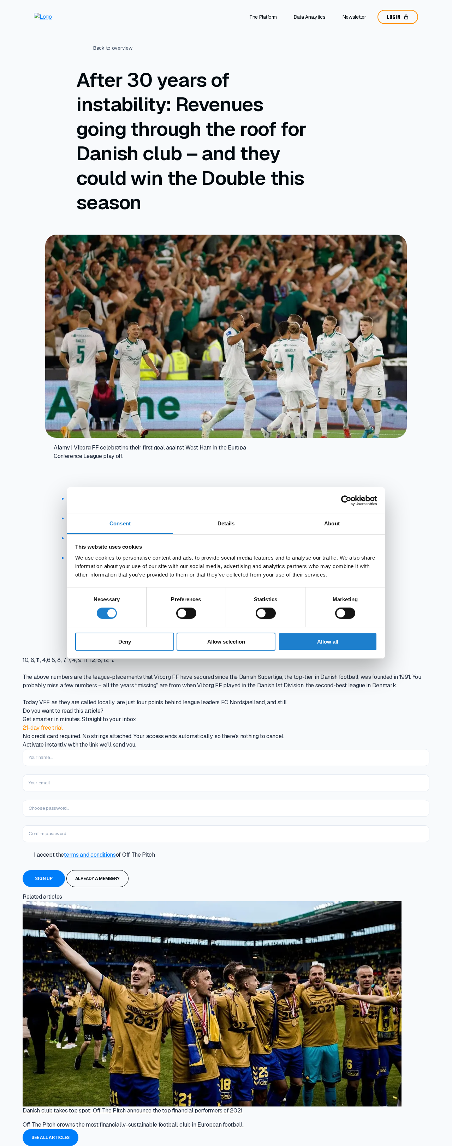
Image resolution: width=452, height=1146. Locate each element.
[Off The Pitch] (63, 17)
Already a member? (97, 878)
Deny (124, 642)
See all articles (50, 1137)
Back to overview (112, 48)
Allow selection (226, 642)
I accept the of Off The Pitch (94, 854)
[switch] (186, 613)
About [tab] (332, 523)
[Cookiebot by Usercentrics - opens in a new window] (346, 500)
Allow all (327, 642)
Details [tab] (226, 523)
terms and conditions (90, 854)
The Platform (263, 17)
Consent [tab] (120, 523)
